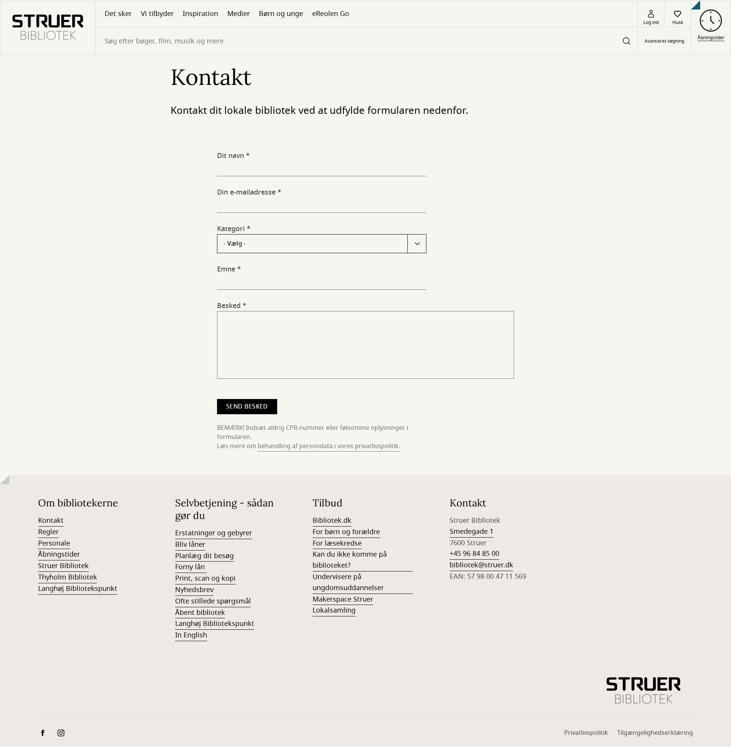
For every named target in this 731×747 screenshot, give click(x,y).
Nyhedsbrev (194, 590)
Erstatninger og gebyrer (213, 533)
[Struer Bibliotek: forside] (47, 27)
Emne (226, 267)
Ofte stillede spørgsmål (213, 601)
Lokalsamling (334, 610)
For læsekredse (337, 543)
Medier (238, 14)
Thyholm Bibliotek (67, 577)
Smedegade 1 (471, 531)
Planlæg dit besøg (204, 556)
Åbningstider (59, 554)
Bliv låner (190, 544)
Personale (54, 543)
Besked (229, 304)
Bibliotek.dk (332, 520)
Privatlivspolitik (586, 732)
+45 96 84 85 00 (474, 554)
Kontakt (51, 520)
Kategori (231, 227)
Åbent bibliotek (200, 613)
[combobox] (366, 40)
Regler (48, 532)
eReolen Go (330, 14)
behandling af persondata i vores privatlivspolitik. (329, 446)
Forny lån (191, 567)
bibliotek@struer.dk (481, 565)
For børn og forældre (346, 532)
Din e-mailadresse (246, 191)
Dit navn (230, 154)
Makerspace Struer (343, 599)
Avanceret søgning (664, 41)
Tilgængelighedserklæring (655, 732)
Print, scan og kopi (205, 578)
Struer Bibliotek (63, 566)
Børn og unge (281, 14)
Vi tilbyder (157, 14)
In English (191, 635)
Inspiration (200, 14)
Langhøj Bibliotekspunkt (77, 589)
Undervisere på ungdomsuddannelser (348, 582)
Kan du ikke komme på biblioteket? (350, 559)
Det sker (118, 14)
